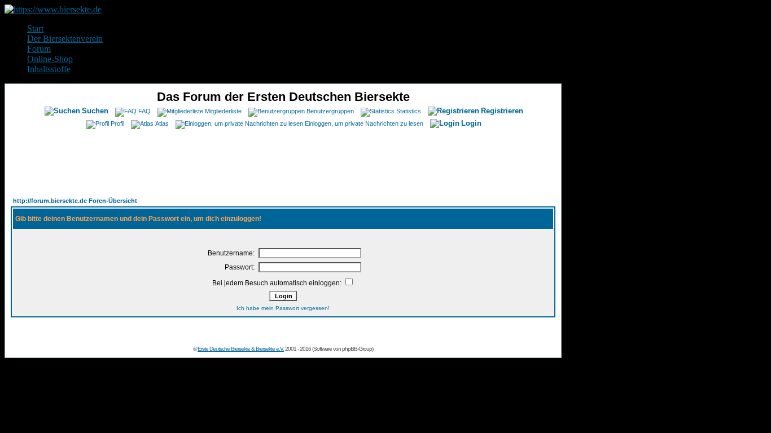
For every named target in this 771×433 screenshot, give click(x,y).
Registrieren (502, 111)
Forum (39, 49)
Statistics (408, 111)
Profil (117, 123)
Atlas (162, 123)
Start (35, 28)
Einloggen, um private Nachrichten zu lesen (364, 123)
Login (471, 123)
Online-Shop (50, 59)
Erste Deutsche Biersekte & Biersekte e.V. (241, 349)
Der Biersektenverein (65, 38)
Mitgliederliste (223, 111)
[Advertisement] (283, 159)
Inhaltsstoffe (49, 69)
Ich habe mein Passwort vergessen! (283, 308)
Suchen (95, 111)
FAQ (144, 111)
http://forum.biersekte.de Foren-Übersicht (75, 200)
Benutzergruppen (330, 111)
